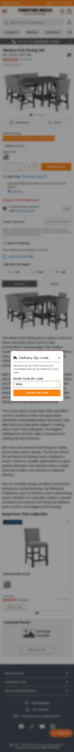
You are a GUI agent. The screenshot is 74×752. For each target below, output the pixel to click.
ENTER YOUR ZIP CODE (28, 379)
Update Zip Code (37, 393)
